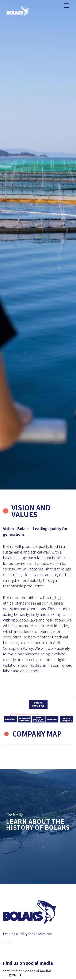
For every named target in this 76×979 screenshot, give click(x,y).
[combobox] (14, 975)
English (11, 974)
